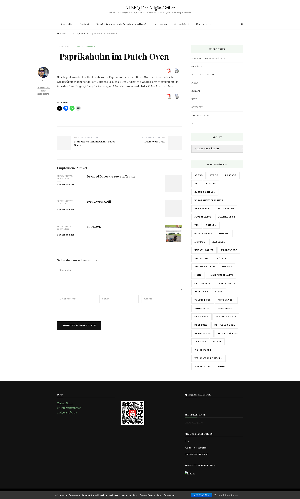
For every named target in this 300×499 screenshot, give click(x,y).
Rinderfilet (202, 308)
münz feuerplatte (221, 275)
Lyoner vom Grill (99, 201)
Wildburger (202, 366)
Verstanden (201, 495)
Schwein (197, 107)
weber (217, 341)
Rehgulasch (226, 300)
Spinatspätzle (228, 333)
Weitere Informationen (226, 495)
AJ (43, 81)
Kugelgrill (202, 258)
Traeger (200, 341)
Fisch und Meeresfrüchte (208, 58)
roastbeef (225, 308)
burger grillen (204, 192)
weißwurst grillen (208, 358)
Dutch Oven (226, 208)
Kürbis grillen (204, 267)
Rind (194, 99)
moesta (227, 267)
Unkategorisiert (197, 454)
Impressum (160, 24)
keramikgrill (204, 250)
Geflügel (197, 66)
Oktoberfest (203, 283)
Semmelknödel (224, 325)
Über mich (202, 24)
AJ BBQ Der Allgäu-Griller (150, 8)
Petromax (201, 292)
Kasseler (218, 242)
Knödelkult (228, 250)
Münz (198, 275)
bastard (231, 175)
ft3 (196, 225)
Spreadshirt (181, 24)
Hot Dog (199, 242)
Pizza (194, 83)
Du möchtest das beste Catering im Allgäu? (121, 24)
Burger (211, 183)
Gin (187, 441)
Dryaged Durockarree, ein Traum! (111, 176)
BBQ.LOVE (94, 227)
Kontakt (84, 24)
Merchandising (196, 448)
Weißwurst (202, 350)
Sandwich (201, 316)
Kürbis (221, 258)
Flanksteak (226, 217)
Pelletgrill (227, 283)
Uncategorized (86, 46)
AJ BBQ (198, 175)
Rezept (195, 91)
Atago (214, 175)
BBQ (196, 183)
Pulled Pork (202, 300)
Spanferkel (202, 333)
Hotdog (224, 233)
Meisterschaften (202, 74)
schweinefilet (225, 316)
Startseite (66, 24)
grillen (211, 225)
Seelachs (201, 325)
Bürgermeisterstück (208, 200)
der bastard (202, 208)
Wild (194, 123)
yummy (222, 366)
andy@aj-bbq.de (67, 412)
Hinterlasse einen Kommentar (44, 91)
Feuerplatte (202, 217)
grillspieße (203, 233)
